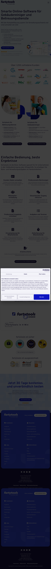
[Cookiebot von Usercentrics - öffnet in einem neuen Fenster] (43, 270)
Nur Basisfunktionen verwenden (9, 297)
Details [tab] (25, 274)
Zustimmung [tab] (9, 274)
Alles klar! (41, 297)
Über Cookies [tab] (42, 274)
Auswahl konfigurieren (24, 297)
